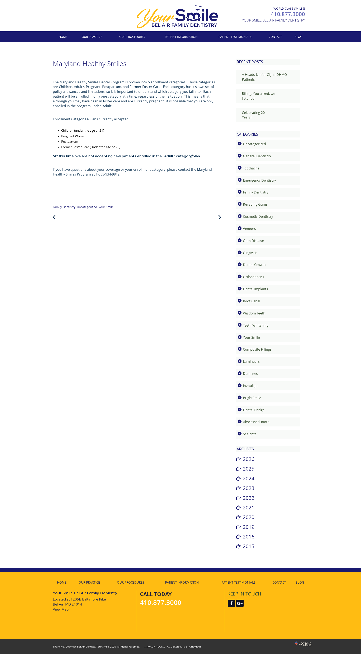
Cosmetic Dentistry (258, 216)
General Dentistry (257, 156)
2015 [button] (248, 546)
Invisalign (250, 385)
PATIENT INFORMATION (181, 37)
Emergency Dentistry (259, 180)
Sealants (249, 434)
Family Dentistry (64, 207)
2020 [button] (248, 517)
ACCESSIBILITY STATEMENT (184, 646)
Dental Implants (255, 289)
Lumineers (251, 361)
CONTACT (275, 37)
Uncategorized (87, 207)
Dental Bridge (253, 410)
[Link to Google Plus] (240, 603)
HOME (63, 37)
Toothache (251, 168)
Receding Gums (255, 204)
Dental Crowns (254, 264)
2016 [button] (248, 536)
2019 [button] (248, 526)
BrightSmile (252, 398)
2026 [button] (248, 459)
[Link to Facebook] (231, 603)
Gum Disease (253, 240)
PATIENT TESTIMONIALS (235, 37)
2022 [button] (248, 497)
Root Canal (251, 301)
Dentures (250, 373)
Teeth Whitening (255, 325)
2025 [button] (248, 468)
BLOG (298, 37)
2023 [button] (248, 488)
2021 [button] (248, 507)
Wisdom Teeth (254, 313)
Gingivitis (250, 253)
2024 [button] (248, 478)
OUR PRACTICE (92, 37)
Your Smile (106, 207)
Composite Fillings (257, 349)
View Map (61, 609)
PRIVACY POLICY (154, 646)
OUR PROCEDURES (132, 37)
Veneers (249, 228)
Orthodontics (253, 277)
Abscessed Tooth (256, 422)
